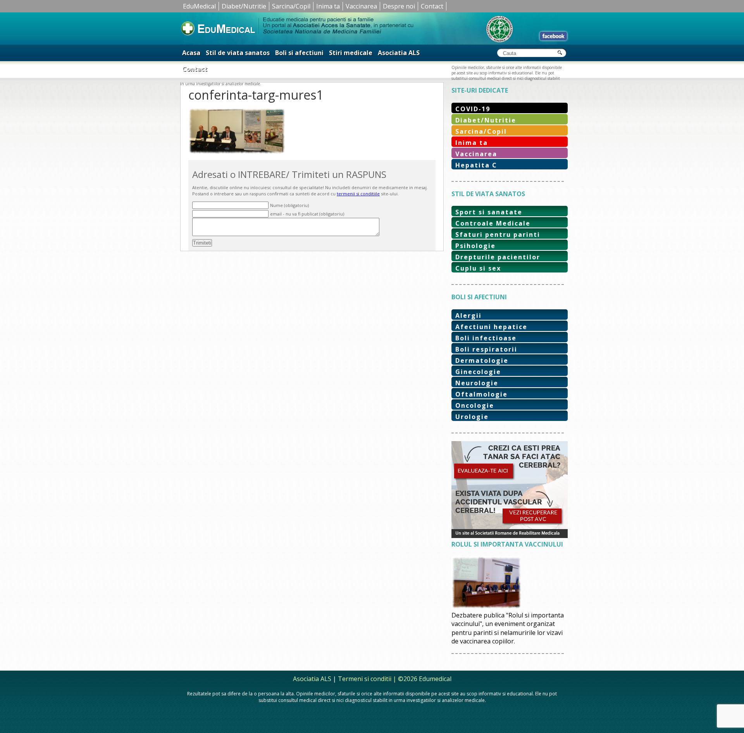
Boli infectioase (486, 338)
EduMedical (199, 6)
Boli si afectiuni (299, 52)
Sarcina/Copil (291, 6)
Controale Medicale (492, 223)
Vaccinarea (361, 6)
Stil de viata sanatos (238, 52)
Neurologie (476, 383)
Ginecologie (478, 371)
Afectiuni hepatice (491, 327)
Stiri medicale (350, 52)
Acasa (191, 52)
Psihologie (475, 245)
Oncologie (474, 405)
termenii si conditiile (358, 194)
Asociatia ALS (399, 52)
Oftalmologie (481, 394)
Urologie (472, 416)
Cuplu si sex (478, 268)
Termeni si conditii (364, 678)
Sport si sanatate (488, 212)
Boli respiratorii (486, 349)
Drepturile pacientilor (497, 257)
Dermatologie (481, 360)
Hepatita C (476, 165)
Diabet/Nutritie (244, 6)
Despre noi (399, 6)
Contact (432, 6)
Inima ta (328, 6)
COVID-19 (472, 109)
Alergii (468, 315)
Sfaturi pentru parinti (497, 234)
